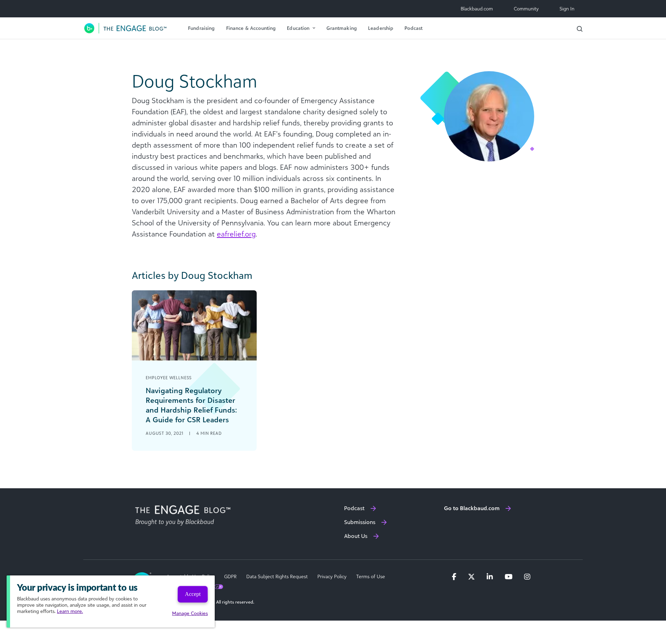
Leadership (380, 28)
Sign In (567, 8)
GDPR (230, 576)
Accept (192, 594)
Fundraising (201, 28)
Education (298, 28)
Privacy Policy (332, 576)
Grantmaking (341, 28)
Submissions (359, 521)
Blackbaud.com (477, 8)
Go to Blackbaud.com (472, 508)
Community (526, 8)
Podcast (413, 28)
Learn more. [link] (70, 611)
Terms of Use (370, 576)
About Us (355, 535)
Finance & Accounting (251, 28)
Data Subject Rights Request (277, 576)
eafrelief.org (236, 233)
